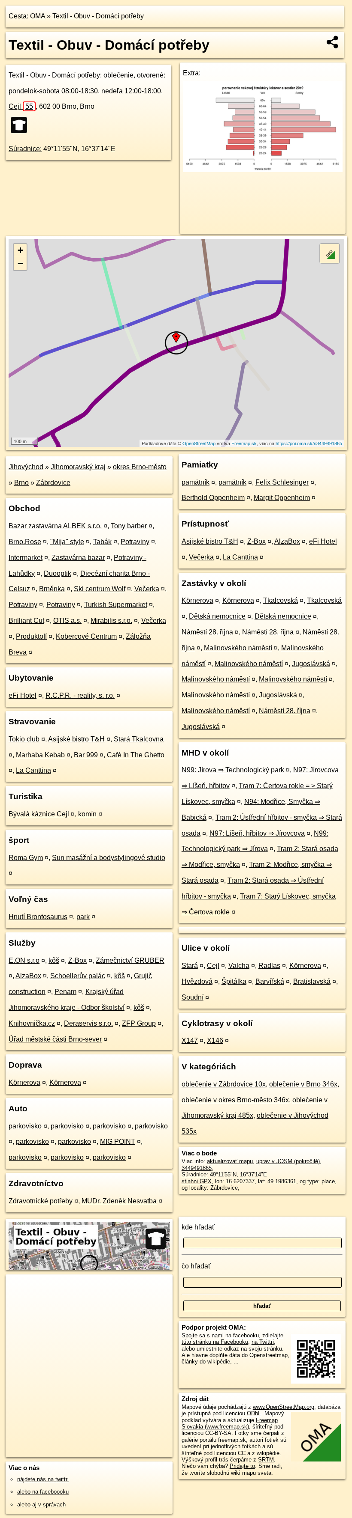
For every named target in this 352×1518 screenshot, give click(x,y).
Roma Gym (26, 857)
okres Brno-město (140, 466)
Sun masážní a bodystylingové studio (108, 857)
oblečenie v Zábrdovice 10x (224, 1084)
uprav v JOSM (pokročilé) (288, 1161)
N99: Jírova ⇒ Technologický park (233, 770)
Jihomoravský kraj (78, 466)
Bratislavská (312, 981)
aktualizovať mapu (230, 1161)
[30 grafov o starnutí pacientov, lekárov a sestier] (263, 169)
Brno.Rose (25, 541)
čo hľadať (196, 1266)
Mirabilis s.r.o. (111, 620)
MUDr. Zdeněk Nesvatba (119, 1201)
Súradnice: (25, 148)
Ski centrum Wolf (99, 588)
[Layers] (329, 253)
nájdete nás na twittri (43, 1479)
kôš (54, 960)
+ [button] (20, 250)
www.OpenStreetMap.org (283, 1407)
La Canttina (33, 770)
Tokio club (24, 739)
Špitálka (234, 981)
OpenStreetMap (198, 443)
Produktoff (31, 636)
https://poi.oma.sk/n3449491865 (309, 443)
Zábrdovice (53, 482)
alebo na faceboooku (43, 1491)
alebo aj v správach (41, 1504)
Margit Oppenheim (282, 497)
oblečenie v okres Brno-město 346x (235, 1100)
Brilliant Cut (26, 620)
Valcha (238, 965)
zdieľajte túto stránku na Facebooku (232, 1338)
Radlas (269, 965)
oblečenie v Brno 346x (303, 1084)
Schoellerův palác (77, 975)
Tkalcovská (280, 600)
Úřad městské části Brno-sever (55, 1039)
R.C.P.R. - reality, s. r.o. (80, 695)
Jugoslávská (311, 663)
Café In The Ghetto (135, 755)
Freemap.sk (244, 443)
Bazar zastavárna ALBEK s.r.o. (55, 526)
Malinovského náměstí (238, 648)
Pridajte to (242, 1466)
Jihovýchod (26, 466)
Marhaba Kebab (40, 755)
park (83, 916)
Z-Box (77, 960)
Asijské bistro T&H (76, 739)
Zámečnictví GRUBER (130, 960)
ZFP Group (139, 1023)
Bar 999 (86, 755)
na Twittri (263, 1342)
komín (87, 814)
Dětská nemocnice (217, 616)
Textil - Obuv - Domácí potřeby (98, 16)
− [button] (20, 263)
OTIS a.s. (67, 620)
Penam (65, 991)
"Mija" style (67, 541)
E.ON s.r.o (24, 960)
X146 (215, 1040)
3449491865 (197, 1168)
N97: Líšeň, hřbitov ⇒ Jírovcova (257, 833)
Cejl (21, 106)
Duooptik (57, 573)
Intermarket (25, 557)
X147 (190, 1040)
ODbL (254, 1413)
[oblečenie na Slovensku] (21, 125)
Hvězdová (197, 981)
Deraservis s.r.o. (88, 1023)
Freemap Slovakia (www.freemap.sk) (230, 1423)
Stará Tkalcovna (139, 739)
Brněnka (52, 588)
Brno (21, 482)
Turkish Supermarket (115, 604)
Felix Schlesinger (282, 482)
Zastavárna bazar (78, 557)
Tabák (102, 541)
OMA (37, 16)
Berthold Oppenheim (213, 497)
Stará (190, 965)
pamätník (195, 482)
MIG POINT (117, 1141)
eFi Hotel (22, 695)
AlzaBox (28, 975)
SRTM (266, 1459)
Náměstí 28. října (207, 632)
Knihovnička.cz (32, 1023)
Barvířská (269, 981)
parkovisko (25, 1126)
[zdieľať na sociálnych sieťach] (332, 42)
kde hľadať (198, 1227)
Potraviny (135, 541)
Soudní (192, 997)
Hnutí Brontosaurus (38, 916)
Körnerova (24, 1082)
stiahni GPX (197, 1181)
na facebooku (242, 1335)
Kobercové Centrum (86, 636)
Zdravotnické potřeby (41, 1201)
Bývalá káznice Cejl (39, 814)
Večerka (146, 588)
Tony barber (129, 526)
